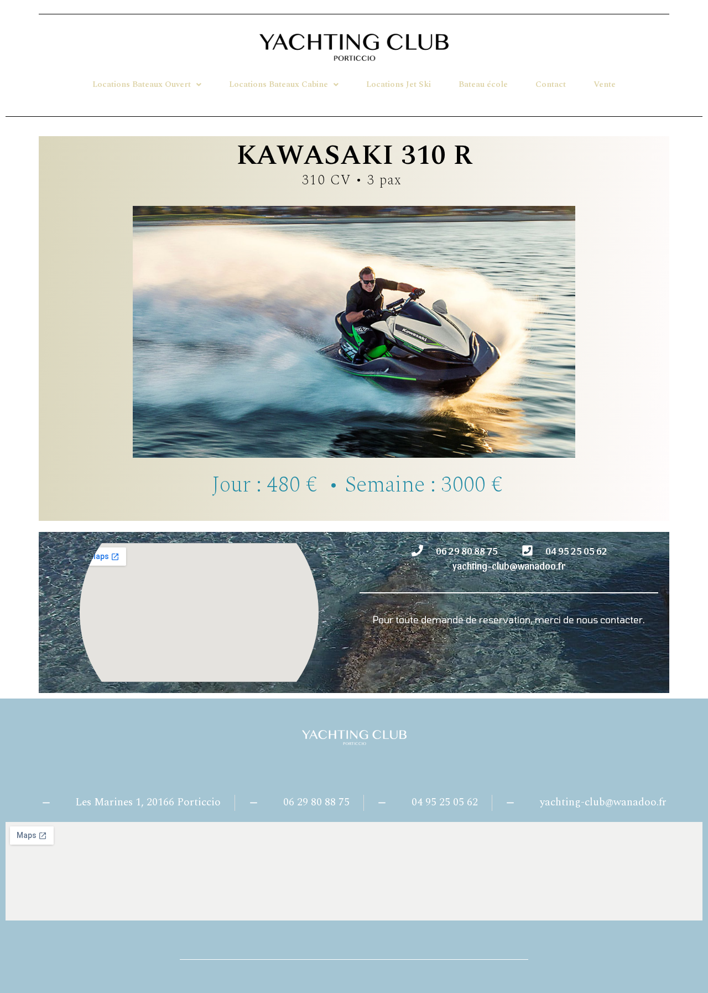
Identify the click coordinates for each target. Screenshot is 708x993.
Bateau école (483, 84)
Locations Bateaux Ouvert (141, 84)
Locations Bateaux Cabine (278, 84)
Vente (605, 84)
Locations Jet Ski (398, 84)
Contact (550, 84)
